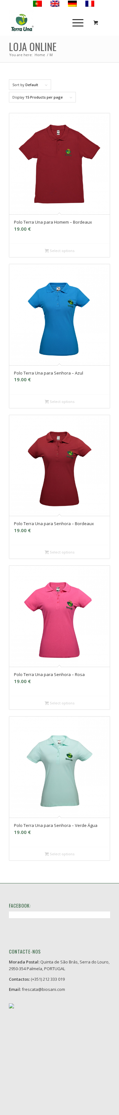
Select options (62, 250)
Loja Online (32, 46)
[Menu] (74, 22)
